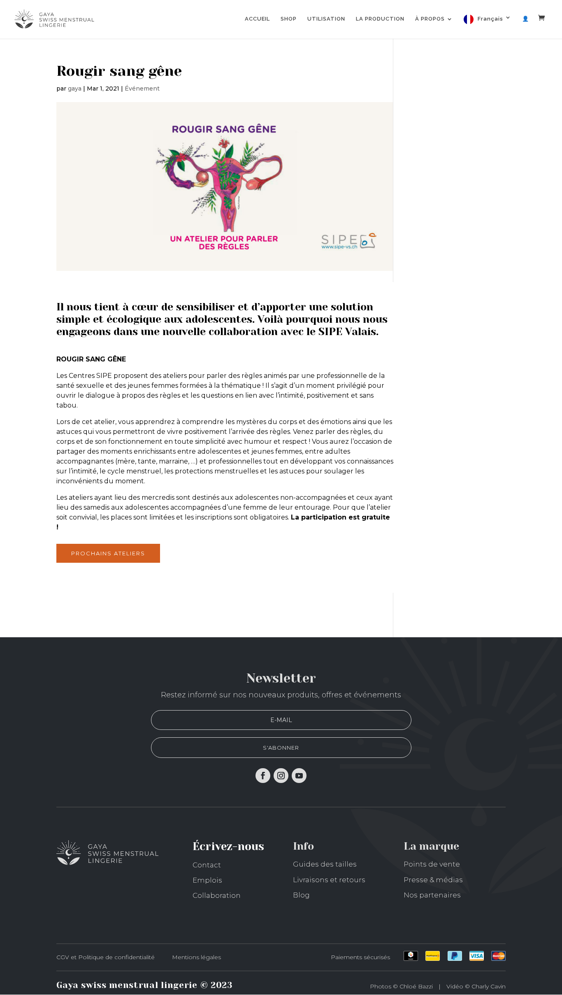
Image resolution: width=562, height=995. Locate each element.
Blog (301, 895)
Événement (142, 88)
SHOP (289, 19)
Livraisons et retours (329, 880)
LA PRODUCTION (380, 19)
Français (490, 19)
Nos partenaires (432, 895)
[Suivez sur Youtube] (299, 775)
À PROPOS (430, 19)
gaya (74, 88)
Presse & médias (433, 880)
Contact (207, 865)
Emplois (207, 880)
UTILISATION (326, 19)
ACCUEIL (257, 19)
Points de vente (432, 864)
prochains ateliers (108, 553)
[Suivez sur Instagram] (281, 775)
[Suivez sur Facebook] (262, 775)
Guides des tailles (325, 864)
